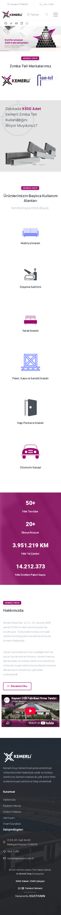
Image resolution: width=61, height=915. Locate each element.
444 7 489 (48, 4)
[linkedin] (21, 23)
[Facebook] (5, 23)
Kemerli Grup (25, 873)
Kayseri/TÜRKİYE (19, 4)
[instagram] (27, 23)
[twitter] (11, 23)
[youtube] (16, 23)
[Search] (47, 14)
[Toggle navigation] (55, 14)
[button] (5, 79)
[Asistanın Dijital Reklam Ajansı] (37, 896)
